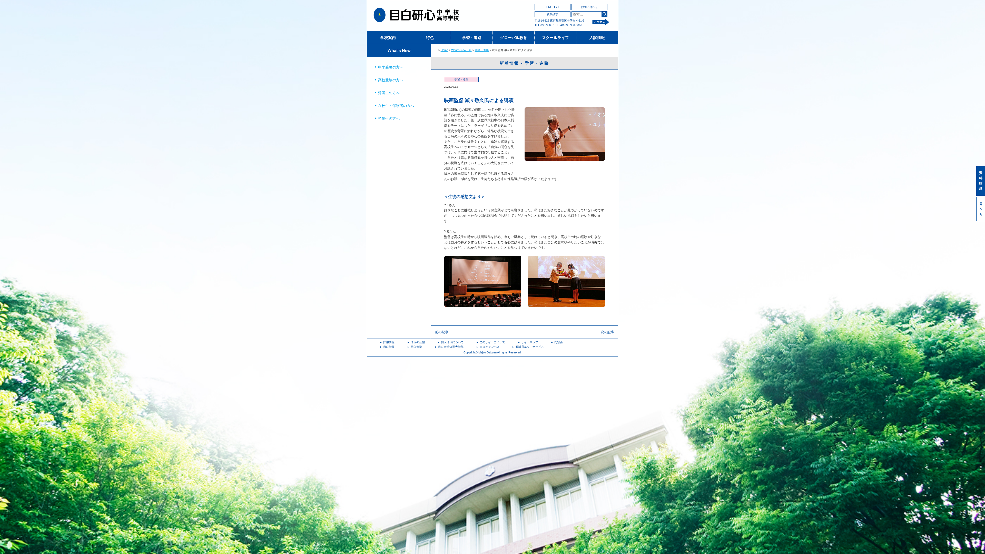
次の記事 (607, 332)
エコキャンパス (489, 346)
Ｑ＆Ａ (980, 209)
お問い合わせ (589, 6)
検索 (604, 14)
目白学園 (389, 346)
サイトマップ (529, 342)
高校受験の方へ (390, 80)
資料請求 (552, 14)
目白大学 (416, 346)
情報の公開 (418, 342)
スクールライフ (555, 37)
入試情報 (597, 37)
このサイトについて (492, 342)
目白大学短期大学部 (451, 346)
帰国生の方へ (389, 93)
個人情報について (452, 342)
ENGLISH (552, 6)
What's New (399, 50)
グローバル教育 (513, 37)
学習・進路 (471, 37)
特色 (430, 37)
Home (444, 50)
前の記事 (441, 332)
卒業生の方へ (389, 118)
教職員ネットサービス (530, 346)
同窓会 (558, 342)
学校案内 (388, 37)
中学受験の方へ (390, 67)
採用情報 (389, 342)
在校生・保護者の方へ (396, 106)
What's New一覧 (461, 50)
